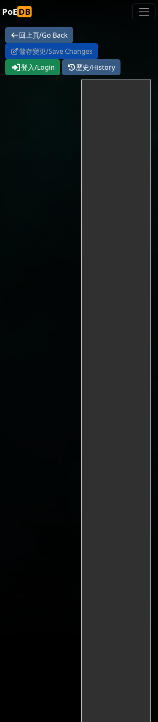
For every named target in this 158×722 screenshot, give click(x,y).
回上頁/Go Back (43, 35)
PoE (16, 11)
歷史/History (95, 67)
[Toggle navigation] (144, 11)
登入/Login (38, 67)
